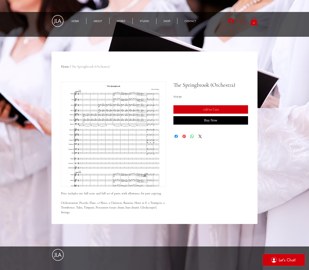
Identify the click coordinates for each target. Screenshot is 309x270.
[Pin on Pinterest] (184, 136)
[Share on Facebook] (176, 136)
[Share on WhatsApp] (192, 136)
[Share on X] (200, 136)
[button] (254, 21)
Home (65, 67)
